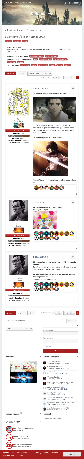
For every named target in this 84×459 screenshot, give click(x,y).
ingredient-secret (60, 59)
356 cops (25, 140)
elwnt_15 (50, 389)
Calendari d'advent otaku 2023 (25, 37)
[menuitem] (27, 2)
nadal (25, 41)
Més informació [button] (17, 455)
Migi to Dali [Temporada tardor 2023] (60, 402)
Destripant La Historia (55, 366)
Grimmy (19, 224)
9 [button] (70, 78)
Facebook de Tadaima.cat (52, 418)
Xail (18, 119)
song (35, 59)
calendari (17, 41)
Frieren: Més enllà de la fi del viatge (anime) (62, 397)
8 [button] (67, 78)
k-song (52, 65)
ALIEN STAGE (51, 372)
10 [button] (73, 78)
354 (22, 134)
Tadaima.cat (42, 14)
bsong (34, 65)
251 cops (25, 245)
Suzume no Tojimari (54, 392)
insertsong (43, 65)
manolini (50, 373)
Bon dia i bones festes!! (55, 387)
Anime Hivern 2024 (53, 361)
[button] (53, 78)
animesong (25, 65)
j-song (59, 65)
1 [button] (59, 78)
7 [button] (64, 78)
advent (8, 41)
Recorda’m (49, 346)
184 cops (25, 243)
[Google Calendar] (21, 414)
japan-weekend (51, 56)
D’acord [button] (72, 454)
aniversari (11, 62)
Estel (49, 394)
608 (22, 239)
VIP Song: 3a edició (53, 377)
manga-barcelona (36, 56)
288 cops (25, 143)
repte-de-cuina (45, 59)
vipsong (67, 65)
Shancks (50, 363)
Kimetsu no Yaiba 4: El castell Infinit (60, 382)
